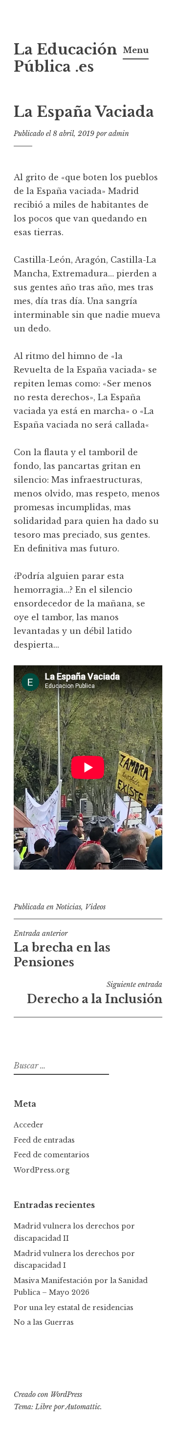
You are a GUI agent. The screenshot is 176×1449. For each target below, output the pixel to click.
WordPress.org (41, 1170)
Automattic (83, 1406)
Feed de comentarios (51, 1154)
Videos (95, 906)
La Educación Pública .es (65, 58)
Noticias (68, 906)
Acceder (29, 1125)
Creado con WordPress (48, 1394)
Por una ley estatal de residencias (73, 1307)
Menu (136, 50)
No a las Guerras (44, 1322)
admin (119, 133)
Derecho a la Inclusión (94, 993)
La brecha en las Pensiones (62, 949)
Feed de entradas (44, 1140)
